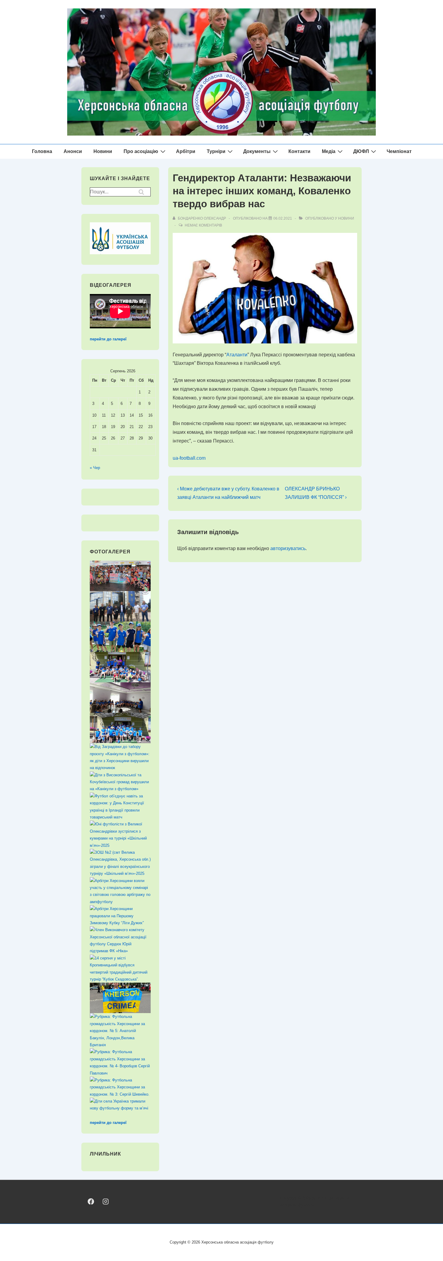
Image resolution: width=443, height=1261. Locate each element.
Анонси (73, 151)
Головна (42, 151)
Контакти (299, 151)
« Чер (95, 467)
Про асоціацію (141, 151)
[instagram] (105, 1201)
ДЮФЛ (361, 151)
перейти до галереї (108, 339)
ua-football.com (189, 458)
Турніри (216, 151)
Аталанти (236, 354)
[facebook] (91, 1201)
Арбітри (185, 151)
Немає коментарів (203, 225)
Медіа (328, 151)
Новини (102, 151)
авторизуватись (288, 548)
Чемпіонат (399, 151)
